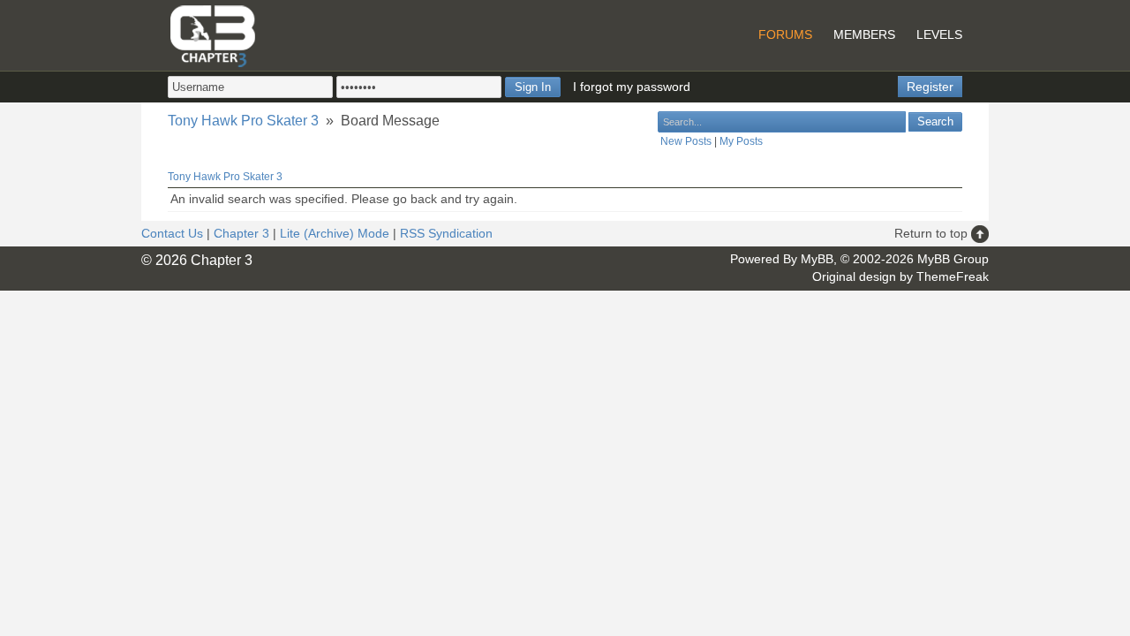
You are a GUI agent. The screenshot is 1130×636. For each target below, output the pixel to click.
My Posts (741, 141)
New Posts (686, 141)
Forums (785, 34)
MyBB (817, 259)
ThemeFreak (952, 276)
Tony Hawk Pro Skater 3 (243, 120)
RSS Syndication (446, 233)
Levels (939, 34)
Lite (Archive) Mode (334, 233)
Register (930, 87)
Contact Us (172, 233)
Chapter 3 (241, 233)
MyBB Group (953, 259)
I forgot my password (631, 87)
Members (864, 34)
